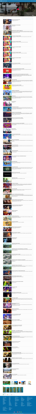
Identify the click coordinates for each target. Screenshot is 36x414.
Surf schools (22, 400)
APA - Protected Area (17, 399)
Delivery (22, 404)
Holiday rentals (28, 404)
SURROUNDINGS (4, 407)
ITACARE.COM (4, 393)
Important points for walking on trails (17, 400)
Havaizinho (10, 404)
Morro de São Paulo (5, 410)
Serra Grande (10, 405)
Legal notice (21, 413)
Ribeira (9, 400)
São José (10, 402)
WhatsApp (10, 408)
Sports (15, 398)
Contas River (4, 402)
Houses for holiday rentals (29, 398)
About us (19, 413)
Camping (28, 400)
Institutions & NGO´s (23, 405)
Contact (22, 413)
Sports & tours (22, 403)
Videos (3, 404)
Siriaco (9, 401)
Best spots (22, 398)
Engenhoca (10, 403)
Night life (4, 399)
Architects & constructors (29, 405)
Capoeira (4, 401)
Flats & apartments (29, 399)
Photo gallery (4, 403)
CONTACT (10, 407)
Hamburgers (16, 405)
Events (3, 398)
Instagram (10, 409)
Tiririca (9, 399)
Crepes (15, 404)
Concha (9, 398)
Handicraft (4, 400)
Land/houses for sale (29, 403)
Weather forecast (23, 399)
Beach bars (16, 403)
